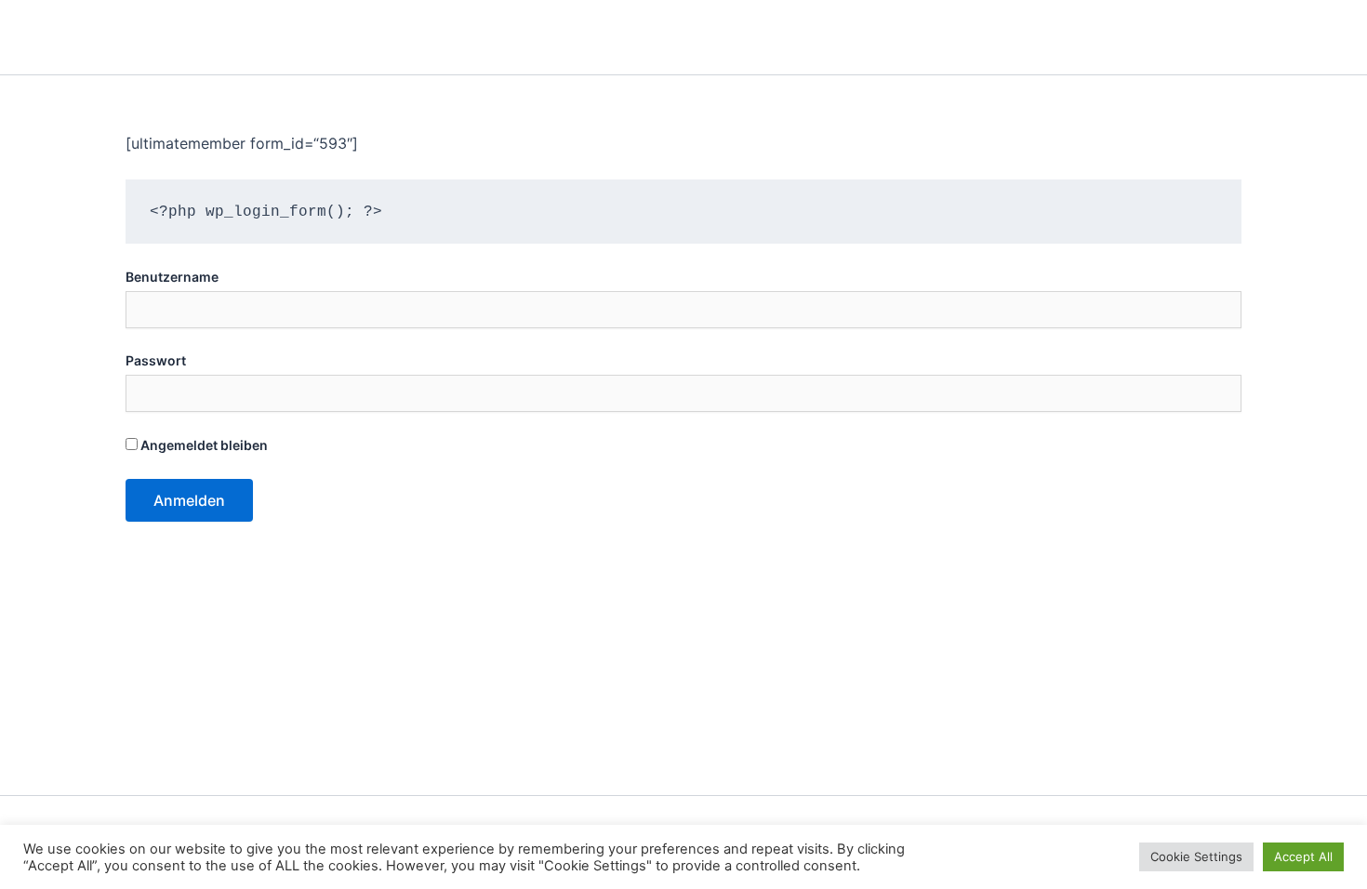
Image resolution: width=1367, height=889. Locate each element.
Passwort (156, 360)
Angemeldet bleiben (203, 445)
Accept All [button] (1303, 856)
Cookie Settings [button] (1196, 856)
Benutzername (172, 277)
